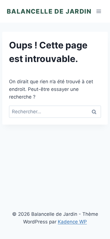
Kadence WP (72, 222)
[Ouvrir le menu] (99, 11)
